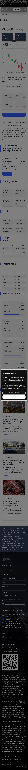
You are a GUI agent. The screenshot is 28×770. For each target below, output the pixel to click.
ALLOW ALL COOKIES (14, 396)
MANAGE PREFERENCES (14, 392)
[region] (14, 385)
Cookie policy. (16, 388)
